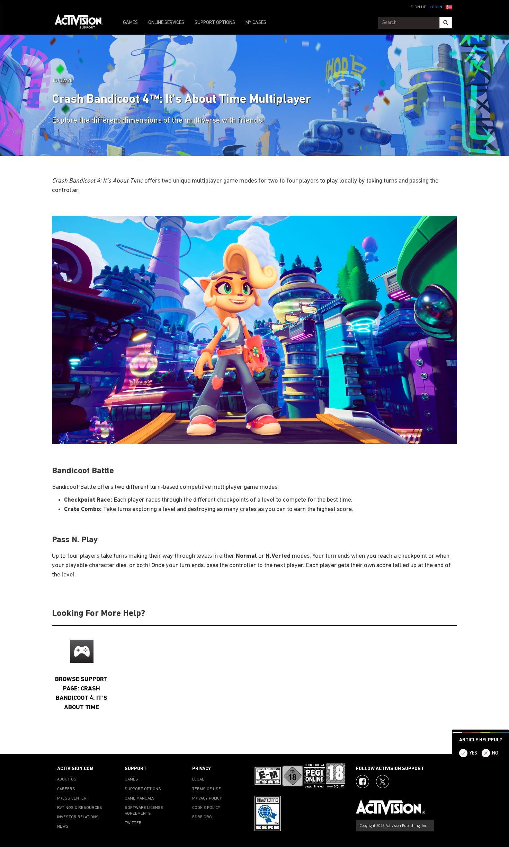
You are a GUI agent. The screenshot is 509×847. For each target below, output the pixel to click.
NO (495, 753)
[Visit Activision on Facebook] (362, 781)
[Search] (445, 22)
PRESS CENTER (72, 798)
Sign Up (418, 7)
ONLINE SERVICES (166, 22)
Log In (436, 7)
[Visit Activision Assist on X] (382, 781)
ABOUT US (67, 779)
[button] (449, 7)
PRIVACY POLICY (207, 798)
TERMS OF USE (206, 789)
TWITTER (133, 823)
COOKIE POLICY (206, 808)
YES (473, 753)
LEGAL (198, 779)
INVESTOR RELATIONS (78, 817)
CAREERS (66, 789)
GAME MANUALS (140, 798)
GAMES (130, 22)
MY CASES (255, 22)
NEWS (63, 826)
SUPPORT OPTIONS (215, 22)
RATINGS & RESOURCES (79, 808)
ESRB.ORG (202, 817)
